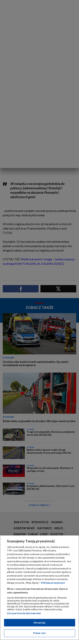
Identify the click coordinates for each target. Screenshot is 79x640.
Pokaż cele (39, 633)
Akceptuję (39, 622)
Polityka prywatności (53, 582)
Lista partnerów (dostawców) (24, 613)
